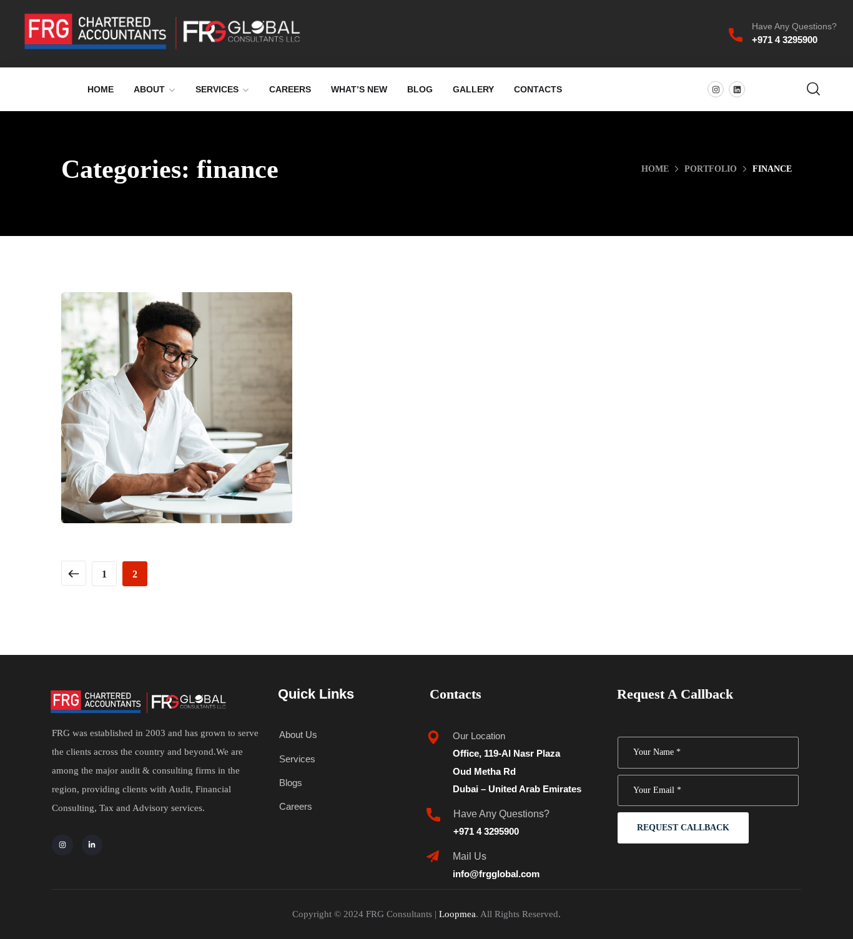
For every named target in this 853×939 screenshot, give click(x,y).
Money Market (177, 420)
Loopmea (457, 914)
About (149, 89)
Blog (420, 89)
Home (100, 89)
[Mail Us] (432, 856)
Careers (290, 89)
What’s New (359, 89)
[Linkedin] (737, 89)
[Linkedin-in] (92, 845)
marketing (202, 446)
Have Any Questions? (794, 26)
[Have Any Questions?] (735, 35)
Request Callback (683, 827)
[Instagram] (716, 89)
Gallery (473, 89)
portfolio (710, 169)
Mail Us (469, 856)
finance (144, 446)
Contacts (538, 89)
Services (217, 89)
